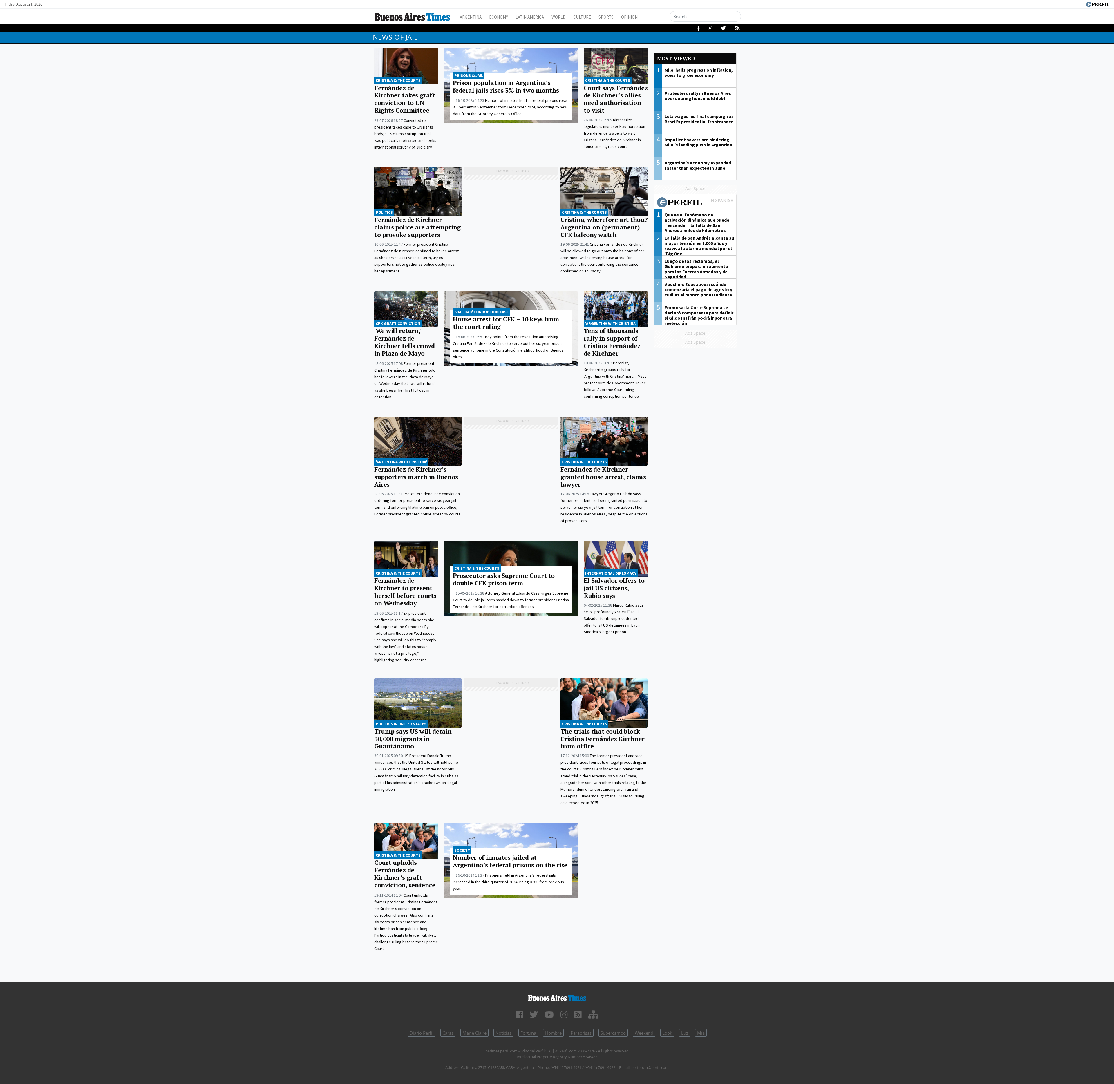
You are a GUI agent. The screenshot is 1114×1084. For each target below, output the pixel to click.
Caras (447, 1033)
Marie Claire (474, 1033)
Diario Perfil (421, 1033)
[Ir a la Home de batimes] (557, 996)
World (558, 17)
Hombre (553, 1033)
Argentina (471, 17)
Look (667, 1033)
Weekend (644, 1033)
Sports (606, 17)
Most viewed (676, 58)
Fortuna (528, 1033)
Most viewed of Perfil (695, 203)
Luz (684, 1033)
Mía (701, 1033)
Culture (582, 17)
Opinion (629, 17)
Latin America (530, 17)
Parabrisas (581, 1033)
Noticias (503, 1033)
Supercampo (613, 1033)
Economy (498, 17)
